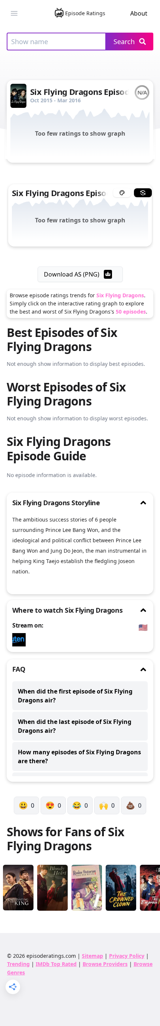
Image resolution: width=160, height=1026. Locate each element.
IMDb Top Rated (56, 963)
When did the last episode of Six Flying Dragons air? (74, 726)
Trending (18, 963)
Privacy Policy (126, 955)
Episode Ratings (85, 13)
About (138, 13)
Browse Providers (105, 963)
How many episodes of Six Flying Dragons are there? (79, 756)
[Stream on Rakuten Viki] (20, 639)
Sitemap (92, 955)
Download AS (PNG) (71, 274)
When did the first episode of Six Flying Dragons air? (75, 695)
